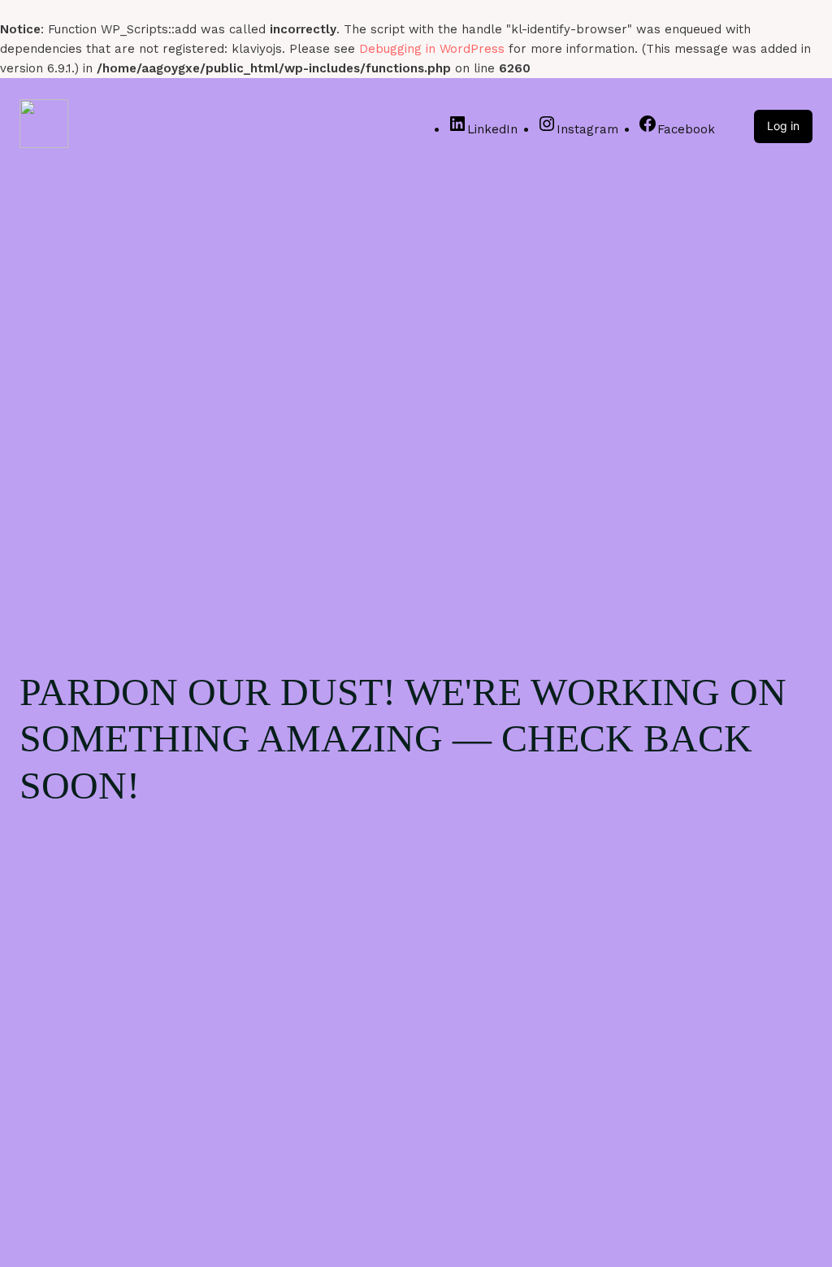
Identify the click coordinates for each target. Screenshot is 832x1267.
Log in (783, 126)
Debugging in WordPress (432, 48)
